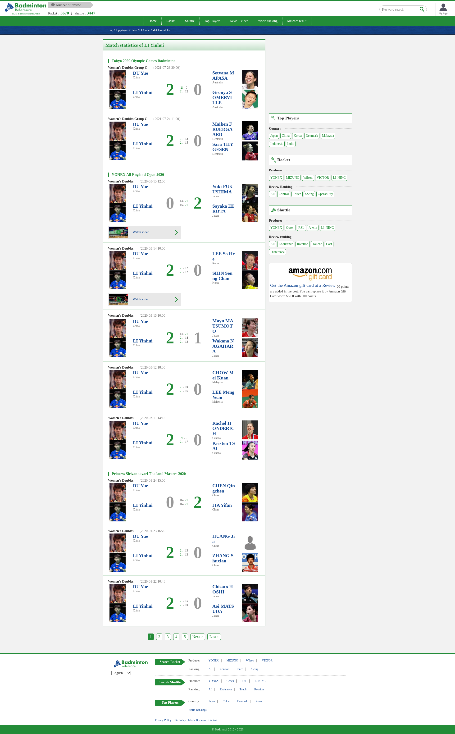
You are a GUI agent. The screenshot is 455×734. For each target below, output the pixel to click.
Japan (274, 135)
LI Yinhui (143, 92)
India (290, 144)
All (272, 194)
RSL (301, 227)
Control (284, 194)
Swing (309, 194)
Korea (298, 135)
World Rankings (197, 709)
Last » (214, 637)
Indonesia (276, 144)
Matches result (296, 21)
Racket (170, 21)
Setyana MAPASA (223, 75)
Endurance (286, 244)
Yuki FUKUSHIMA (222, 189)
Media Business (197, 720)
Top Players (212, 21)
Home (153, 21)
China (286, 135)
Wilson (308, 177)
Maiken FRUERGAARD (222, 129)
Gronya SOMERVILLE (222, 97)
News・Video (239, 21)
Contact (213, 720)
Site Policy (180, 720)
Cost (329, 244)
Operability (325, 194)
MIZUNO (292, 177)
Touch (297, 194)
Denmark (312, 135)
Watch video (140, 232)
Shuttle (190, 21)
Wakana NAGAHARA (223, 346)
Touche (317, 244)
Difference (277, 252)
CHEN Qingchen (223, 488)
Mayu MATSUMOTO (222, 326)
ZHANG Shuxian (222, 558)
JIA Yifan (222, 505)
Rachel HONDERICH (223, 428)
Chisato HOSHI (222, 589)
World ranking (268, 21)
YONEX (276, 177)
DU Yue (140, 73)
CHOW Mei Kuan (223, 375)
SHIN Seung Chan (222, 275)
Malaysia (328, 135)
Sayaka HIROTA (223, 208)
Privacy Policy (163, 720)
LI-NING (339, 177)
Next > (197, 637)
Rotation (302, 244)
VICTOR (323, 177)
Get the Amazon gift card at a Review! (303, 285)
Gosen (290, 227)
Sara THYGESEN (222, 146)
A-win (313, 227)
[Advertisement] (310, 72)
